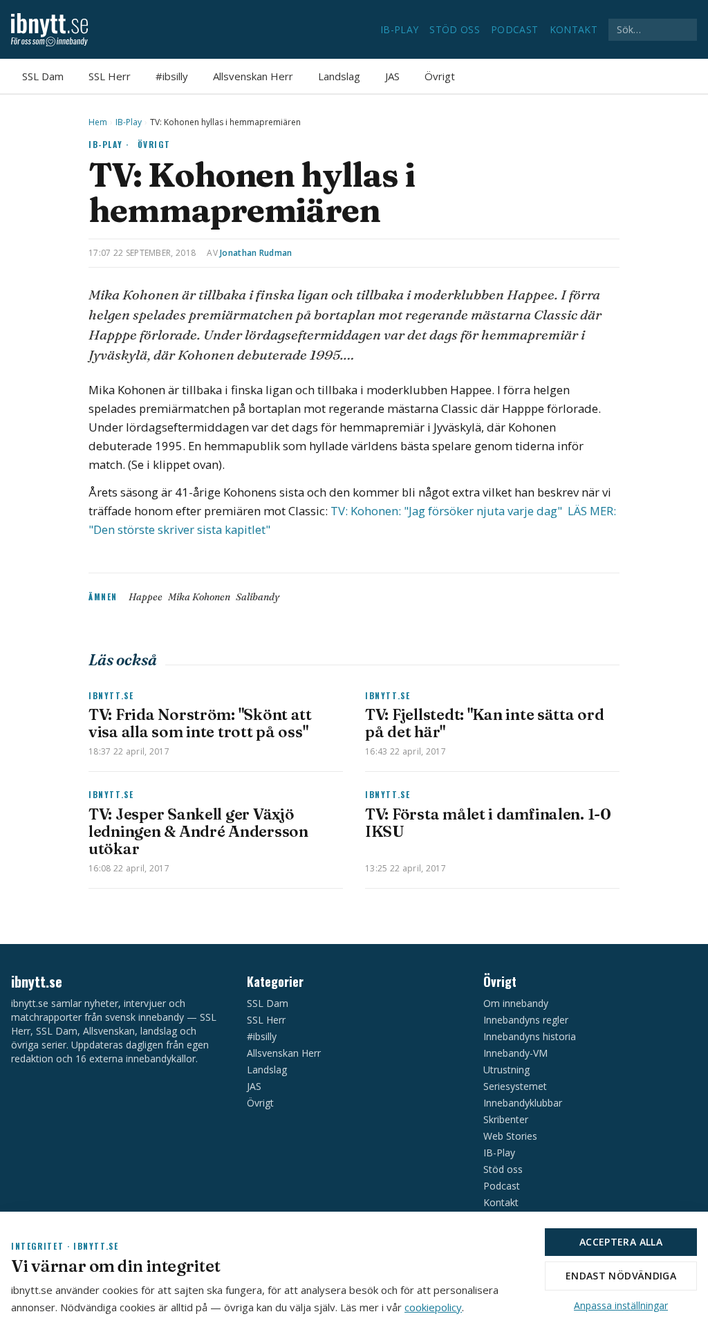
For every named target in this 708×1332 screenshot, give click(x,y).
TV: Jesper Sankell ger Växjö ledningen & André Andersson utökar (198, 831)
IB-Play (399, 29)
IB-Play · (108, 144)
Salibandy (257, 597)
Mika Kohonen (199, 597)
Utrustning (506, 1069)
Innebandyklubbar (522, 1102)
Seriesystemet (515, 1086)
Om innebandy (515, 1003)
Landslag (339, 76)
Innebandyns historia (529, 1036)
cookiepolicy (433, 1307)
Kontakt (573, 29)
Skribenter (505, 1119)
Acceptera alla (620, 1241)
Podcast (514, 29)
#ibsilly (172, 76)
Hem (97, 122)
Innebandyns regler (525, 1019)
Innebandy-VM (515, 1053)
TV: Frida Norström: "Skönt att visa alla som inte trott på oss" (200, 723)
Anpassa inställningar (621, 1305)
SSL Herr (109, 76)
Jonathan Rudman (256, 253)
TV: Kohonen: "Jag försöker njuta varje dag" (447, 511)
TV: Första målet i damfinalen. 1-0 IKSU (488, 822)
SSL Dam (43, 76)
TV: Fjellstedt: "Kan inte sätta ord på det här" (484, 723)
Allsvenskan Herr (253, 76)
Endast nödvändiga (621, 1275)
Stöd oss (454, 29)
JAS (392, 76)
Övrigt (440, 76)
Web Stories (510, 1136)
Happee (145, 597)
